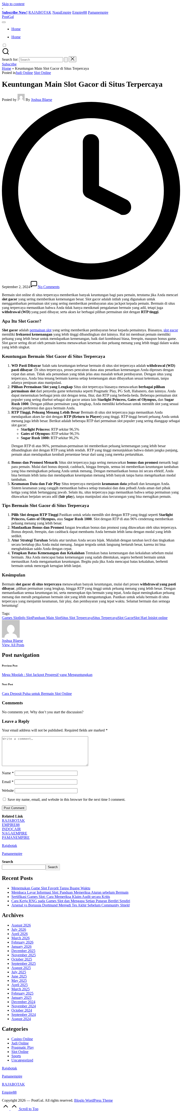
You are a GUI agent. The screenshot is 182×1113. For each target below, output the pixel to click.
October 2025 (21, 959)
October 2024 (21, 1010)
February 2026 (22, 942)
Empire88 (79, 12)
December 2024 (23, 1002)
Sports (16, 1056)
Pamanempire (98, 12)
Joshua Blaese (12, 641)
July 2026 (18, 929)
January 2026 (21, 946)
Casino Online (22, 1039)
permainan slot (40, 330)
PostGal (8, 17)
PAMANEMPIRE (16, 838)
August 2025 (21, 968)
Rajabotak (9, 846)
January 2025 (21, 998)
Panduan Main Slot (46, 618)
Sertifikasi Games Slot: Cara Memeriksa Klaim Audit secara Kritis (60, 897)
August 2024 (21, 1019)
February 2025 (22, 993)
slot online (160, 618)
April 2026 (19, 934)
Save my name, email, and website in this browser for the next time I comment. (66, 799)
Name (8, 773)
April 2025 (19, 985)
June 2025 (19, 976)
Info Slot (25, 618)
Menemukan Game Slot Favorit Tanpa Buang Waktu (50, 888)
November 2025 (23, 955)
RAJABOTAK (39, 12)
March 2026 (20, 938)
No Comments (48, 287)
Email (8, 782)
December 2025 (23, 951)
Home (6, 68)
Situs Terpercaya (105, 618)
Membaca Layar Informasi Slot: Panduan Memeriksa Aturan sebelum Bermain (69, 892)
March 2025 (20, 989)
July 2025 (18, 972)
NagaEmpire (61, 12)
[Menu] (4, 22)
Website (8, 790)
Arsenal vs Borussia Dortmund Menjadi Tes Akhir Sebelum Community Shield (70, 905)
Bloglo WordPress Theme (93, 1100)
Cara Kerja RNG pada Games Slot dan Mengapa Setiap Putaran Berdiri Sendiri (70, 901)
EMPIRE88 (11, 825)
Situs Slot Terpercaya (77, 618)
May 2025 (19, 981)
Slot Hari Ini (143, 618)
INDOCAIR (11, 829)
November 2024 (23, 1006)
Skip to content (13, 4)
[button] (66, 59)
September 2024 (23, 1015)
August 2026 (21, 925)
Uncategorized (22, 1060)
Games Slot (10, 618)
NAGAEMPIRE (14, 833)
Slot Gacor (126, 618)
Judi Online (24, 73)
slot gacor (171, 330)
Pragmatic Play (22, 1047)
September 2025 (23, 963)
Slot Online (42, 73)
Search (7, 862)
